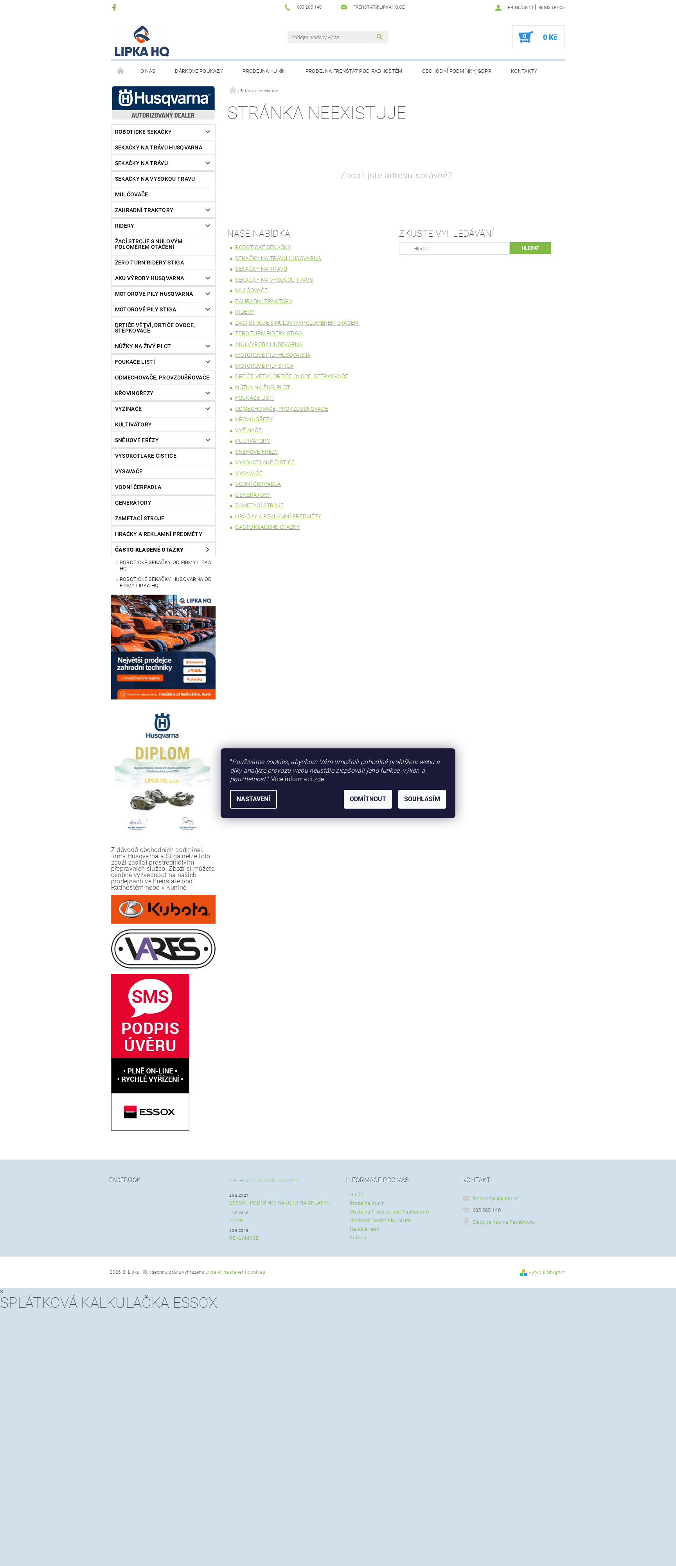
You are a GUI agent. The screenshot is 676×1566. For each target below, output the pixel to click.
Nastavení (253, 799)
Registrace (551, 7)
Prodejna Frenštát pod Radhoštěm (354, 71)
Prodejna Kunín (264, 71)
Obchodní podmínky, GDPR (456, 71)
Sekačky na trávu (141, 163)
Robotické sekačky (143, 132)
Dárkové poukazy (199, 71)
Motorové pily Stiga (145, 309)
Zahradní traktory (144, 210)
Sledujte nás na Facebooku (504, 1222)
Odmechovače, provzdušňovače (162, 377)
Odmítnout (368, 799)
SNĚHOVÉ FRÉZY (137, 440)
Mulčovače (131, 194)
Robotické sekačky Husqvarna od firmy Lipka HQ (166, 582)
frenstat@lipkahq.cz (496, 1198)
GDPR (236, 1220)
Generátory (133, 503)
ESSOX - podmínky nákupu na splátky (279, 1203)
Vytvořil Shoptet (547, 1272)
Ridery (125, 226)
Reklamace (244, 1238)
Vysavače (129, 471)
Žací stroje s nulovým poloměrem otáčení (149, 244)
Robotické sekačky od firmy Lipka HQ (165, 565)
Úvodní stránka (121, 71)
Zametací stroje (140, 518)
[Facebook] (115, 7)
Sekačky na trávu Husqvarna (158, 147)
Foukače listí (135, 362)
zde (319, 779)
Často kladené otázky (149, 550)
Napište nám (365, 1229)
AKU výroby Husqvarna (149, 278)
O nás (148, 71)
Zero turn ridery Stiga (149, 262)
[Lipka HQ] (142, 41)
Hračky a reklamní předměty (158, 534)
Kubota (358, 1238)
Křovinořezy (134, 393)
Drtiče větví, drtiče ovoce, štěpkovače (155, 328)
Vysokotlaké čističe (145, 456)
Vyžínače (128, 409)
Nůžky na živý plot (143, 346)
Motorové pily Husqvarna (154, 294)
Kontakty (524, 71)
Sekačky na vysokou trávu (155, 179)
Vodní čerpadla (138, 487)
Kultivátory (133, 424)
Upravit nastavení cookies (235, 1272)
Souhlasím (422, 799)
